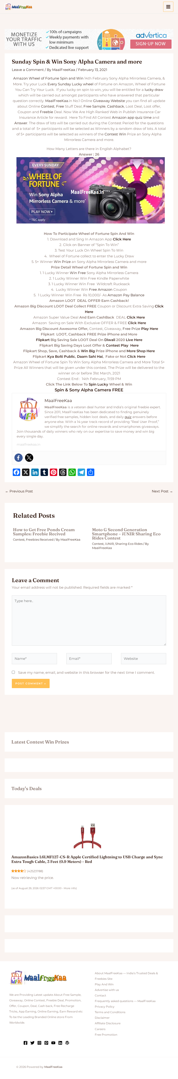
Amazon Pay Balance (126, 295)
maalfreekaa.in (28, 444)
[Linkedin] (60, 1043)
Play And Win (104, 984)
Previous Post (19, 491)
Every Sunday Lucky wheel (70, 84)
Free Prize (131, 329)
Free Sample (94, 106)
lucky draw (154, 90)
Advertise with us (107, 990)
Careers (100, 1029)
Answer (20, 123)
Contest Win (115, 134)
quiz (128, 417)
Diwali (109, 340)
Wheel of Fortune (44, 78)
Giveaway (101, 101)
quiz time (143, 117)
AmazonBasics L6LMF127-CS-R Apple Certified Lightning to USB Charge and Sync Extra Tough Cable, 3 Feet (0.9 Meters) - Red (87, 859)
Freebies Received (40, 539)
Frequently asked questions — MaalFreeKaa (125, 1001)
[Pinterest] (46, 1043)
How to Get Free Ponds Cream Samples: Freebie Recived (44, 531)
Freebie (46, 112)
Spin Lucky (98, 384)
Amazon (20, 78)
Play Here (149, 329)
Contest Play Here (122, 345)
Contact (100, 995)
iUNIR (109, 544)
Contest (47, 106)
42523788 (35, 871)
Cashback (115, 106)
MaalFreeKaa (56, 101)
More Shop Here (141, 351)
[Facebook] (18, 457)
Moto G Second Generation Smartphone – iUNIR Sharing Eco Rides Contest (126, 534)
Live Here (134, 340)
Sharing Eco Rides (129, 544)
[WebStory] (67, 1043)
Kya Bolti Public (61, 356)
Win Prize (62, 262)
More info (70, 888)
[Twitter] (29, 457)
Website (118, 101)
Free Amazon (100, 289)
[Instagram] (39, 1043)
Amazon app (123, 117)
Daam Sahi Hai (90, 356)
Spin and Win (71, 78)
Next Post (162, 491)
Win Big (88, 351)
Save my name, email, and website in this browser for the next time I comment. (86, 672)
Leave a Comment (28, 70)
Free (60, 106)
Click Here (122, 239)
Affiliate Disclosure (108, 1023)
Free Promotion (106, 1034)
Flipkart (43, 340)
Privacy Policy (104, 1006)
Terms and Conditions (110, 1012)
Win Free (78, 273)
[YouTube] (53, 1043)
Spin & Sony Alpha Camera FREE (89, 390)
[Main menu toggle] (168, 7)
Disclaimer (102, 1017)
